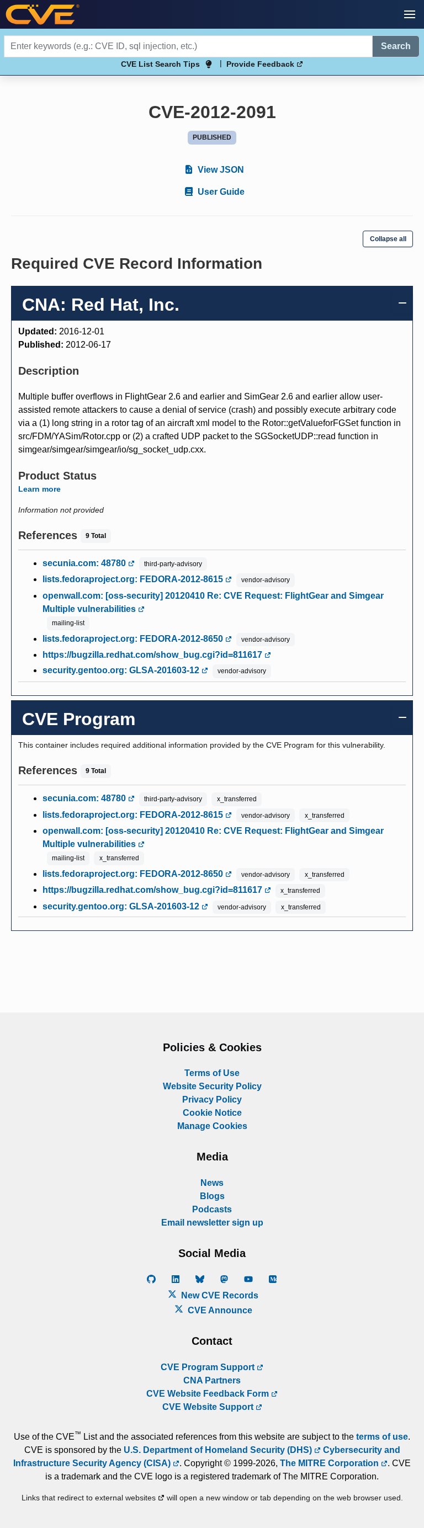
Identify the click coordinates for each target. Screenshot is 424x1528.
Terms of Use (212, 1073)
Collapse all (388, 239)
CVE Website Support (209, 1407)
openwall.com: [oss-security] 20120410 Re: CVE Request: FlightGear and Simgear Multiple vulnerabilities (213, 602)
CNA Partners (212, 1380)
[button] (410, 14)
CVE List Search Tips (160, 64)
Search (396, 46)
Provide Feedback (261, 64)
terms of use (382, 1436)
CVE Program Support (209, 1367)
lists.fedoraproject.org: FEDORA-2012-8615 (134, 579)
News (212, 1183)
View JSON (219, 169)
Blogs (212, 1196)
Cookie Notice (212, 1112)
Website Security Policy (212, 1086)
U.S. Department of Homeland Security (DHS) (219, 1450)
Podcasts (212, 1209)
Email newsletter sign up (212, 1222)
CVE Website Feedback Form (208, 1393)
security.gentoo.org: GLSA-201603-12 (122, 670)
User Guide (220, 191)
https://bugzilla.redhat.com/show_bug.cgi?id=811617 (153, 654)
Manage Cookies (212, 1126)
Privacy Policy (212, 1099)
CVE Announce (219, 1310)
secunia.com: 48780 (85, 563)
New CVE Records (218, 1295)
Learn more (39, 489)
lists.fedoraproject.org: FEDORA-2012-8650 (134, 638)
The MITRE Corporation (330, 1463)
